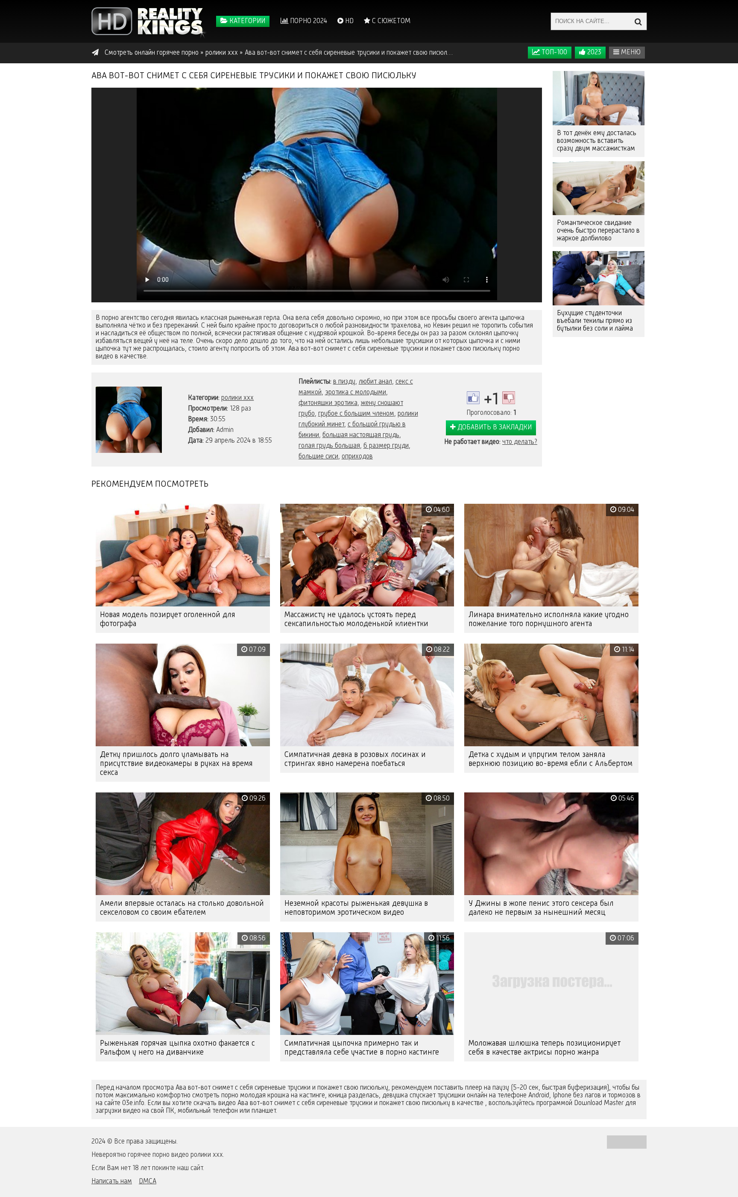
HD (348, 21)
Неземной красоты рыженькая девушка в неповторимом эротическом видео (356, 908)
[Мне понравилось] (473, 397)
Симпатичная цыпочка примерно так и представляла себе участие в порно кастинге (361, 1048)
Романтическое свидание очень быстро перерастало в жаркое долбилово (598, 231)
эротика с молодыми (355, 392)
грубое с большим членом (356, 414)
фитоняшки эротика (328, 403)
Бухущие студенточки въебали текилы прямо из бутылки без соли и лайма (595, 321)
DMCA (147, 1181)
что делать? (519, 442)
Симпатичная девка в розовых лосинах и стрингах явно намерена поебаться (355, 759)
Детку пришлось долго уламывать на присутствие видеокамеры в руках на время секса (176, 764)
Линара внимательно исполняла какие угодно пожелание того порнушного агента (549, 619)
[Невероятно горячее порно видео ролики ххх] (149, 21)
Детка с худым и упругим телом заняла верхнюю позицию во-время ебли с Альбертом (551, 759)
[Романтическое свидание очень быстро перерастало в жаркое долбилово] (598, 188)
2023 (593, 52)
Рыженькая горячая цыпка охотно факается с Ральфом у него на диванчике (177, 1048)
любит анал (375, 381)
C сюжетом (390, 21)
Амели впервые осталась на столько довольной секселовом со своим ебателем (182, 908)
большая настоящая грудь (360, 435)
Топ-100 (553, 52)
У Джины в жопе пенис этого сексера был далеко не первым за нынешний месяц (541, 908)
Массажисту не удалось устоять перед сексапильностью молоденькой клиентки (356, 619)
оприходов (357, 456)
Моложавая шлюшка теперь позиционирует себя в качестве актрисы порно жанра (545, 1048)
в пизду (344, 381)
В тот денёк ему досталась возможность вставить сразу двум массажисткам (596, 141)
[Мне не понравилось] (508, 397)
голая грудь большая (329, 446)
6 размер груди (386, 446)
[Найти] (638, 21)
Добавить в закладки (494, 427)
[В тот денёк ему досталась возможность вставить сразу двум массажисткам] (598, 98)
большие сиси (318, 456)
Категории (246, 21)
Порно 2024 (307, 21)
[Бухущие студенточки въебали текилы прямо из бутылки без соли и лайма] (598, 278)
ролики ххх (237, 398)
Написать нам (111, 1181)
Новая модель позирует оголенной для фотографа (167, 619)
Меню (630, 52)
